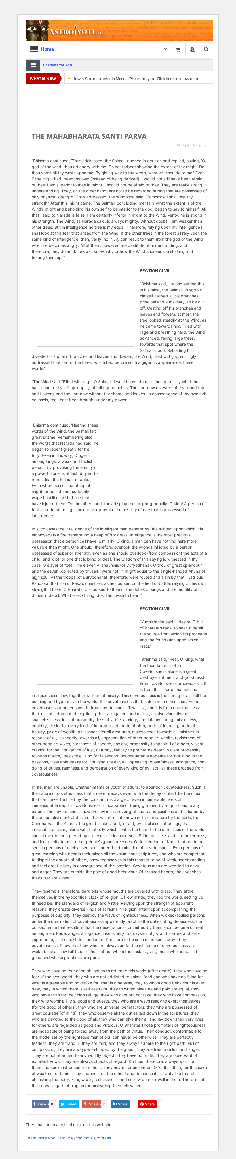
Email (203, 145)
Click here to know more (178, 78)
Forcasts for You (57, 65)
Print (185, 145)
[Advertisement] (72, 100)
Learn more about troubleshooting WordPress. (69, 1137)
